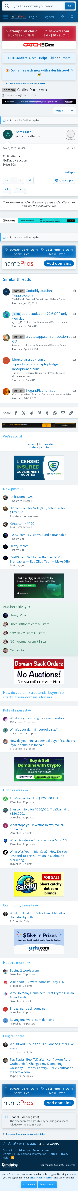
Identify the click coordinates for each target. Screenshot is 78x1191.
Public (52, 58)
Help (5, 1157)
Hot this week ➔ (15, 790)
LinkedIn (48, 444)
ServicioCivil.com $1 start (27, 633)
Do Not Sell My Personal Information (24, 1154)
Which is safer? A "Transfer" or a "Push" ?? (38, 840)
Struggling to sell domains (27, 1008)
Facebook (31, 444)
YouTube (33, 447)
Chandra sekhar (21, 394)
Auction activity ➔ (16, 606)
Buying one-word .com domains (32, 1020)
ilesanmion (18, 345)
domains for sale (21, 376)
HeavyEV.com (19, 546)
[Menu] (5, 17)
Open (33, 58)
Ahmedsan (11, 95)
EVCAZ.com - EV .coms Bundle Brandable (38, 535)
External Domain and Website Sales (45, 299)
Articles (45, 447)
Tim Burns (18, 373)
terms (49, 1177)
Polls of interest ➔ (17, 710)
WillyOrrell (25, 500)
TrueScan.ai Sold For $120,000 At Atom (37, 798)
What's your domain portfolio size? (34, 729)
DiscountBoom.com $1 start (29, 624)
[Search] (72, 17)
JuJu (21, 538)
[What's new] (62, 17)
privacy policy (37, 1177)
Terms (53, 1154)
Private (65, 58)
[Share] (68, 148)
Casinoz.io (17, 650)
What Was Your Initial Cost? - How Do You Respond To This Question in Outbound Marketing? (38, 855)
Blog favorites (13, 1036)
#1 (73, 148)
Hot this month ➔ (16, 962)
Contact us (9, 1150)
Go (70, 6)
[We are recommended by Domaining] (10, 1166)
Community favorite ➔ (20, 905)
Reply (71, 172)
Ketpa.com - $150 (22, 523)
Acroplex (28, 1076)
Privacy (64, 1154)
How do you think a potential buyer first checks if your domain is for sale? (33, 695)
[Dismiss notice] (71, 70)
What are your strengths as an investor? (37, 718)
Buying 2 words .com (24, 970)
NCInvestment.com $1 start (28, 641)
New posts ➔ (13, 488)
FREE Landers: (18, 58)
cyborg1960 (18, 322)
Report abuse (41, 1150)
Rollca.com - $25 (21, 497)
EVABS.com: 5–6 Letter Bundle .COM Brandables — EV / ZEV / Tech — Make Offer (40, 559)
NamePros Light (26, 1143)
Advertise (24, 1150)
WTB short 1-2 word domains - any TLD (37, 982)
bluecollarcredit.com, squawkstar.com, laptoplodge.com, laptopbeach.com (39, 364)
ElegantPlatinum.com (42, 390)
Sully (27, 921)
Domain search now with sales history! (40, 70)
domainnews (30, 516)
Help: (43, 58)
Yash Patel (18, 299)
